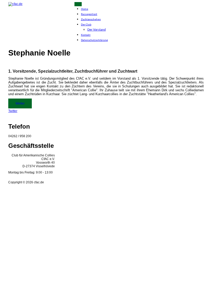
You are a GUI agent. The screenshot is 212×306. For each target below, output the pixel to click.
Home (84, 8)
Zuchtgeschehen (91, 19)
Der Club (86, 24)
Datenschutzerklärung (94, 39)
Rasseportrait (89, 14)
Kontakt (85, 34)
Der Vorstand (96, 29)
